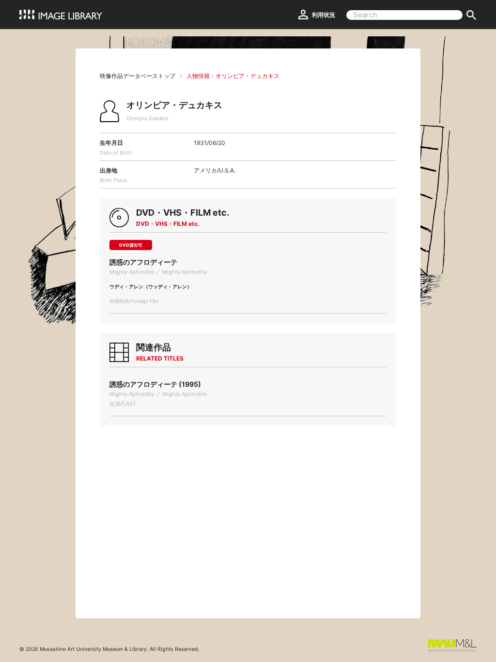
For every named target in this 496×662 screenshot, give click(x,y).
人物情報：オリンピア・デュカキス (232, 75)
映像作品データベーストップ (137, 75)
